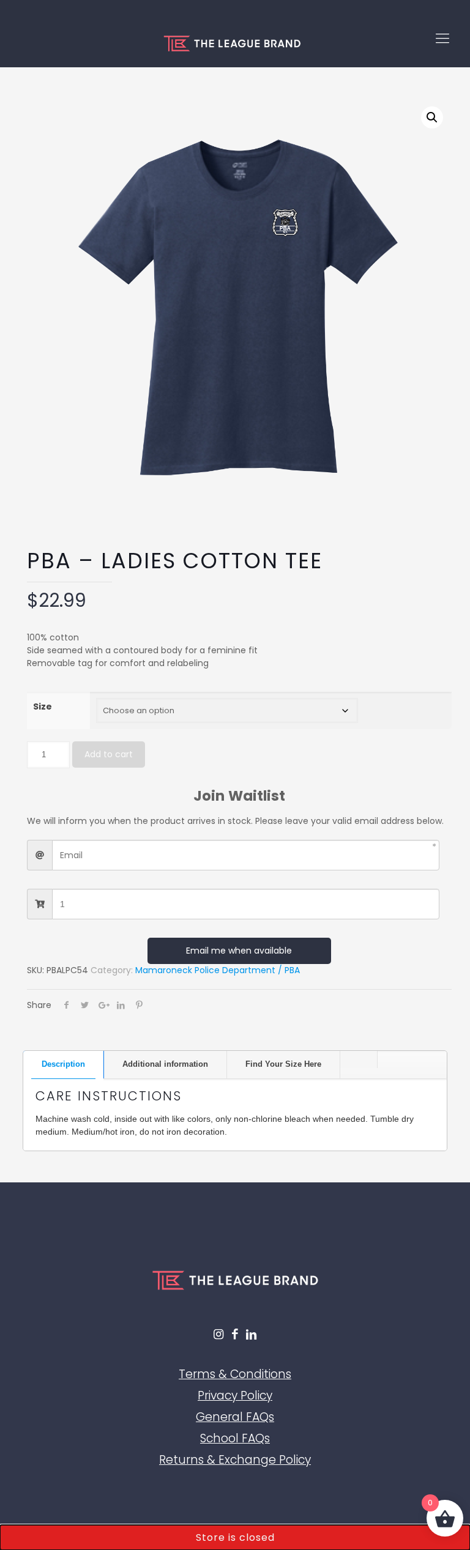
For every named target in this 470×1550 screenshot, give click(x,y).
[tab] (63, 1064)
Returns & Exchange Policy (235, 1460)
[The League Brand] (232, 38)
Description (63, 1064)
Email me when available (239, 950)
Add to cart (108, 754)
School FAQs (235, 1438)
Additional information (165, 1064)
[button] (432, 117)
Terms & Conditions (235, 1374)
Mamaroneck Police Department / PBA (217, 970)
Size (42, 706)
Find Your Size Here (283, 1064)
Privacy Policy (235, 1395)
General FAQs (235, 1417)
